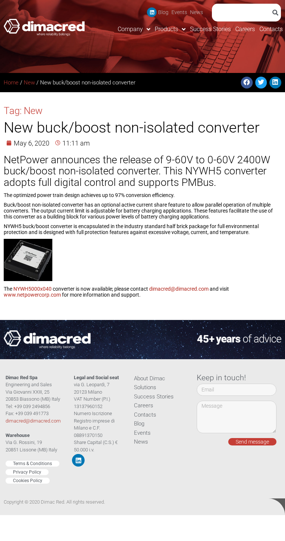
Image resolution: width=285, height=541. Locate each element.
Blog (163, 12)
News (196, 12)
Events (179, 12)
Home (11, 82)
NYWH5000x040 (32, 289)
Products (166, 29)
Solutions (145, 387)
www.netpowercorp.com (32, 295)
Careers (245, 29)
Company (130, 29)
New (29, 82)
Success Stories (210, 29)
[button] (247, 83)
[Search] (276, 12)
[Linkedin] (152, 12)
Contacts (271, 29)
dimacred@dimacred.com (179, 289)
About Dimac (149, 378)
